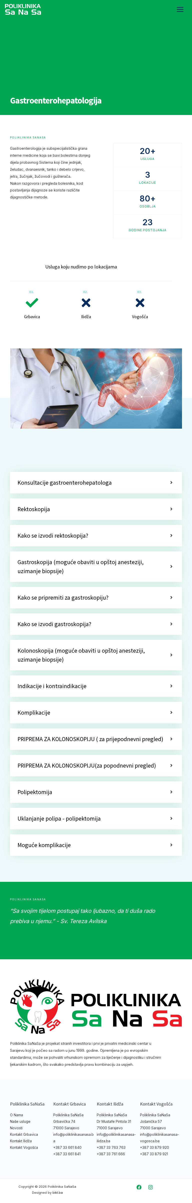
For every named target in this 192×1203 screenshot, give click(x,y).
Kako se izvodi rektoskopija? (53, 535)
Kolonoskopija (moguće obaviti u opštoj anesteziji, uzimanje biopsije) (81, 655)
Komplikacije (34, 712)
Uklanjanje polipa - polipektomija (59, 818)
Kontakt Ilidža (21, 1141)
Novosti (16, 1128)
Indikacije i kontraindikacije (52, 686)
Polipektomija (35, 792)
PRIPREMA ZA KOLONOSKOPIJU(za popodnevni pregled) (87, 765)
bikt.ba (57, 1193)
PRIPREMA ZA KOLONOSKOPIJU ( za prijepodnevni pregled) (90, 739)
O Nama (16, 1115)
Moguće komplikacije (44, 845)
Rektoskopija (34, 509)
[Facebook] (139, 1187)
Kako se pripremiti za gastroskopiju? (63, 597)
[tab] (96, 482)
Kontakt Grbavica (24, 1134)
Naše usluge (20, 1121)
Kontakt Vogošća (24, 1147)
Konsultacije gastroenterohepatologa (65, 482)
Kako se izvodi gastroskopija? (54, 624)
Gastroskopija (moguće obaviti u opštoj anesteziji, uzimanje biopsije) (81, 566)
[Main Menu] (180, 9)
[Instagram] (150, 1187)
